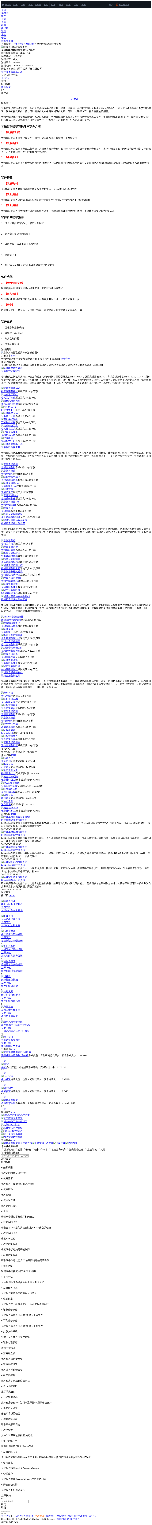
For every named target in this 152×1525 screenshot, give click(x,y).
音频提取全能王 (9, 587)
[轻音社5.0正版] (9, 776)
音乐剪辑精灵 (8, 708)
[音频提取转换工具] (12, 444)
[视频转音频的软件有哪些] (15, 596)
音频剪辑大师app (10, 581)
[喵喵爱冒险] (8, 961)
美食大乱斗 (7, 904)
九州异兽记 (7, 949)
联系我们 (50, 1516)
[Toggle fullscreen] (5, 1511)
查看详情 (65, 358)
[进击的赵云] (8, 1121)
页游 (83, 5)
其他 (102, 1149)
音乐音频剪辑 (8, 467)
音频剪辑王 (7, 492)
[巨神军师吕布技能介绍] (14, 862)
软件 (3, 16)
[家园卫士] (7, 1006)
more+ (14, 355)
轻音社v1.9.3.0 (8, 810)
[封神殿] (6, 976)
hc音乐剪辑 (7, 733)
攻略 (46, 5)
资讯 (15, 5)
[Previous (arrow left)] (2, 1513)
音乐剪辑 (6, 696)
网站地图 (61, 1516)
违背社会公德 (76, 1149)
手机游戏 (18, 44)
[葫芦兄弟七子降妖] (12, 1021)
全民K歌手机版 (9, 786)
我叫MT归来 (23, 1115)
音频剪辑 (6, 511)
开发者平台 (7, 40)
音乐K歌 (30, 44)
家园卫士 (6, 1009)
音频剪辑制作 (8, 498)
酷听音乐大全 (8, 773)
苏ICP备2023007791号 (68, 1519)
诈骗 (28, 1149)
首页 (3, 9)
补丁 (30, 5)
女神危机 (6, 919)
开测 (3, 19)
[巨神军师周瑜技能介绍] (14, 832)
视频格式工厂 (8, 441)
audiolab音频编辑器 (11, 619)
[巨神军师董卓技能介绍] (14, 877)
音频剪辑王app (8, 505)
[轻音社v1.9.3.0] (9, 807)
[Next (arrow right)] (5, 1513)
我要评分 (76, 99)
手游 (76, 5)
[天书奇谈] (7, 1037)
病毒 (45, 1149)
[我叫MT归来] (9, 1115)
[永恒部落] (7, 1131)
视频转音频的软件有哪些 (14, 599)
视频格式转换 (8, 435)
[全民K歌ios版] (9, 789)
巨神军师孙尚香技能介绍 (14, 820)
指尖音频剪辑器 (9, 562)
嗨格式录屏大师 (9, 404)
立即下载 (6, 907)
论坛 (53, 5)
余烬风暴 (6, 994)
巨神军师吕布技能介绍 (13, 865)
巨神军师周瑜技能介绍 (13, 835)
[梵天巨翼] (7, 1118)
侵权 (36, 1149)
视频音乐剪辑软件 (10, 675)
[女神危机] (7, 916)
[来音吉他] (7, 758)
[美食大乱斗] (8, 901)
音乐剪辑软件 (8, 739)
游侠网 (8, 5)
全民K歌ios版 (8, 792)
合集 (3, 22)
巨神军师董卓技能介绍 (13, 880)
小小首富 (6, 1079)
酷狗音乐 (6, 798)
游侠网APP (124, 5)
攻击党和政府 (58, 1149)
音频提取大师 (8, 550)
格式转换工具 (8, 428)
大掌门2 (16, 1124)
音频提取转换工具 (10, 447)
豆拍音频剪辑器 (9, 480)
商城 (61, 5)
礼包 (3, 25)
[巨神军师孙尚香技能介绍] (15, 817)
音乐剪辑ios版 (8, 702)
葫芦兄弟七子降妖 (10, 1025)
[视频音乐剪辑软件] (12, 672)
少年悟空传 (7, 934)
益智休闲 (15, 1040)
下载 (23, 5)
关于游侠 (6, 1516)
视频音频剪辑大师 (10, 568)
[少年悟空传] (8, 931)
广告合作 (17, 1516)
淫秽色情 (9, 1149)
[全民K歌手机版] (10, 782)
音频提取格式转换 (10, 574)
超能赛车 (6, 1091)
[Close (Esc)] (2, 1511)
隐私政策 (6, 87)
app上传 (93, 1516)
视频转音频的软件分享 (13, 523)
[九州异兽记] (8, 946)
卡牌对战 (18, 904)
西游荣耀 (18, 1137)
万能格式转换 (8, 422)
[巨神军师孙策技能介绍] (14, 847)
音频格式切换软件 (10, 371)
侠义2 (4, 1067)
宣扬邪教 (92, 1149)
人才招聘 (28, 1516)
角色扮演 (18, 964)
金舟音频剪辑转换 (10, 517)
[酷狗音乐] (7, 795)
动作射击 (15, 1009)
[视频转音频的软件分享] (14, 520)
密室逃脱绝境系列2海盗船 (14, 1055)
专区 (3, 37)
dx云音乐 (6, 767)
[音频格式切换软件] (12, 368)
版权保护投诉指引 (77, 1516)
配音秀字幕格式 (9, 391)
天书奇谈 (6, 1040)
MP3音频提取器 (9, 593)
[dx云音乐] (7, 764)
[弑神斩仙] (7, 1127)
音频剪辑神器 (8, 657)
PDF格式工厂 (8, 410)
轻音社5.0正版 (8, 779)
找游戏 (4, 13)
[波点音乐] (7, 801)
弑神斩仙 (18, 1127)
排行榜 (4, 28)
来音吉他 (6, 761)
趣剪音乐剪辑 (8, 727)
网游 (68, 5)
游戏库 (38, 5)
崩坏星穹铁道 (8, 1103)
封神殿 (4, 979)
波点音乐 (6, 804)
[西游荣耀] (7, 1137)
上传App (5, 78)
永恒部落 (18, 1131)
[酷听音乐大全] (9, 770)
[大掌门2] (6, 1124)
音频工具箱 (7, 543)
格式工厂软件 (8, 397)
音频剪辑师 (7, 473)
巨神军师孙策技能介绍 (13, 850)
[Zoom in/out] (8, 1511)
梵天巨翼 (18, 1118)
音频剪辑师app (8, 486)
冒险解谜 (18, 934)
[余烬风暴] (7, 991)
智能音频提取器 (9, 556)
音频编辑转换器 (9, 626)
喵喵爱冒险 (7, 964)
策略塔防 (18, 949)
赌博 (20, 1149)
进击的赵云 (21, 1121)
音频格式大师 (8, 416)
